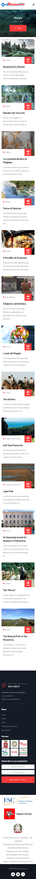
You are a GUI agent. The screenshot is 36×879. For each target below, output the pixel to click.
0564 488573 (14, 686)
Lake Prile (8, 491)
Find (19, 28)
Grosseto (7, 347)
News (21, 21)
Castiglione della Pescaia (12, 439)
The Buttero (9, 399)
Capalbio (7, 106)
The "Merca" (9, 590)
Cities (4, 722)
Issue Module (6, 730)
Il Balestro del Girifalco (14, 303)
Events (4, 718)
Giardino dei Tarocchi (14, 112)
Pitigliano (7, 152)
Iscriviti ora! (19, 779)
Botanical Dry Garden (14, 66)
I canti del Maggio (12, 353)
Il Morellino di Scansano (15, 257)
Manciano (7, 202)
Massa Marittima (9, 297)
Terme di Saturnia (12, 208)
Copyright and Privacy (9, 726)
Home (15, 21)
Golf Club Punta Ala (13, 445)
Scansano (7, 251)
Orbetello (7, 60)
